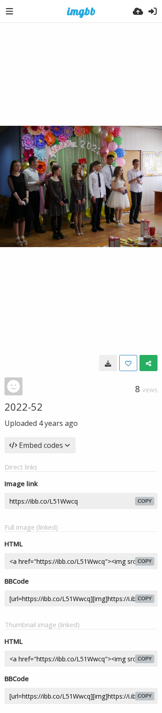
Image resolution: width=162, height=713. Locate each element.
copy (145, 501)
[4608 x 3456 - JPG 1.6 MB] (108, 363)
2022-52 (23, 406)
